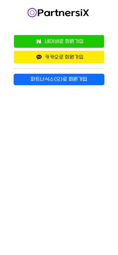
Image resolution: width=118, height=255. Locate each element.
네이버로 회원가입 (63, 41)
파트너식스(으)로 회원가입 (59, 79)
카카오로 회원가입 (64, 57)
